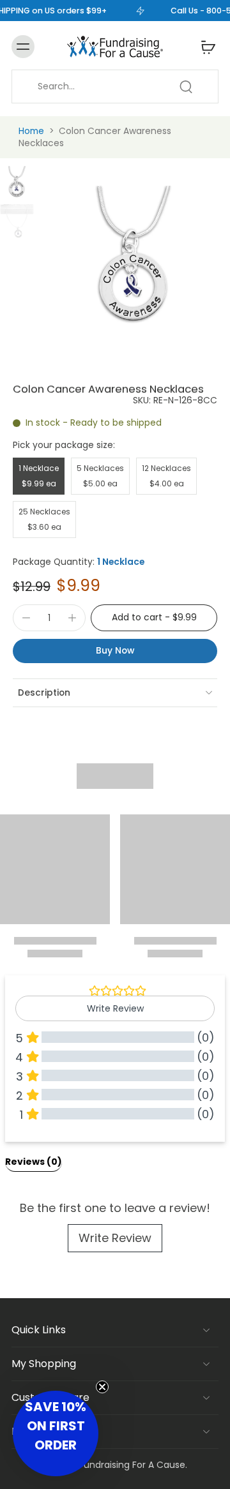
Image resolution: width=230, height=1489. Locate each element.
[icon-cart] (204, 46)
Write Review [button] (115, 1008)
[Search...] (186, 87)
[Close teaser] (102, 1387)
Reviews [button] (33, 1161)
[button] (154, 617)
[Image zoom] (135, 261)
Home (31, 130)
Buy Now (115, 650)
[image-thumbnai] (17, 183)
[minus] (26, 618)
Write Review (115, 1238)
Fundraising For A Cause (132, 1464)
